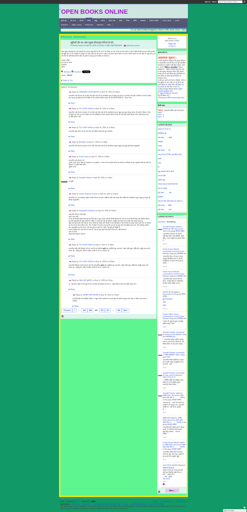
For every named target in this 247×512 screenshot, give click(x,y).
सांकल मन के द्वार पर (164, 129)
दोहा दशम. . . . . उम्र (165, 193)
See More (166, 479)
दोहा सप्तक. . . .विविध (165, 205)
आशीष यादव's (167, 395)
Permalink (70, 92)
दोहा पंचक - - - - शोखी (165, 138)
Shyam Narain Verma (171, 314)
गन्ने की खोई (161, 176)
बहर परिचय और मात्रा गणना (139, 504)
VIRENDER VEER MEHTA (89, 92)
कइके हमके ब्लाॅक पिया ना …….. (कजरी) (174, 396)
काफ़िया (125, 504)
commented (167, 251)
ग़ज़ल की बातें (86, 504)
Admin (80, 45)
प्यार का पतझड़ (162, 188)
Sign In (214, 2)
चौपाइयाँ (160, 142)
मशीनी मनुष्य (161, 180)
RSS (62, 316)
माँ (158, 167)
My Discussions (80, 37)
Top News (161, 222)
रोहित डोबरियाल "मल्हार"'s (173, 355)
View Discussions (133, 46)
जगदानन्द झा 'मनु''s (168, 229)
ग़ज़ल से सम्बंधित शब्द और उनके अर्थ (104, 504)
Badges (155, 501)
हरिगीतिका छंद (162, 133)
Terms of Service (181, 501)
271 (108, 310)
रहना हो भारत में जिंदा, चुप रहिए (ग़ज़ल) (170, 154)
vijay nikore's (170, 375)
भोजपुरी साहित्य (176, 400)
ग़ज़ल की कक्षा (75, 504)
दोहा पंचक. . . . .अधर (165, 210)
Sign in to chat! (229, 510)
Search (245, 2)
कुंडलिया (160, 197)
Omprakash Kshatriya (87, 211)
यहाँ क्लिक (176, 76)
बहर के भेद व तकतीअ (156, 504)
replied (178, 227)
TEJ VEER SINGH (86, 109)
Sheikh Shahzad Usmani (88, 194)
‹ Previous (67, 310)
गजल (164, 231)
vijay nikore (167, 465)
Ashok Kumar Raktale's (173, 334)
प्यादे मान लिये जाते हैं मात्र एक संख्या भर (170, 201)
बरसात (160, 146)
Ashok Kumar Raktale (171, 249)
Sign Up (207, 2)
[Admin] (65, 48)
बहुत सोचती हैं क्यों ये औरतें (166, 171)
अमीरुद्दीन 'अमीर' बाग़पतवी (90, 295)
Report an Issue (167, 501)
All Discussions (66, 37)
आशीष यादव (166, 418)
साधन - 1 (161, 115)
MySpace (67, 72)
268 (90, 310)
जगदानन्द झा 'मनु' (168, 292)
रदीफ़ (119, 504)
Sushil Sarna (84, 157)
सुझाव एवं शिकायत (165, 93)
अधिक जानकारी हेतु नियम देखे (175, 69)
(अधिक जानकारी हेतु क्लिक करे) (170, 90)
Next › (125, 310)
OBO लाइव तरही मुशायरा (114, 45)
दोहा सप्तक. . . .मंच (164, 150)
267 (84, 310)
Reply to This (67, 80)
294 (118, 310)
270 (102, 310)
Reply (72, 103)
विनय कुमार (82, 142)
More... (172, 491)
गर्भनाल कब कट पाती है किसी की (168, 184)
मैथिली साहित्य (180, 231)
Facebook (77, 72)
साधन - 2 (161, 117)
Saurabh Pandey (85, 178)
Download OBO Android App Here (171, 98)
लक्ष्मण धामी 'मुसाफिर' (85, 280)
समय (159, 163)
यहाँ (161, 95)
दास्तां (159, 159)
